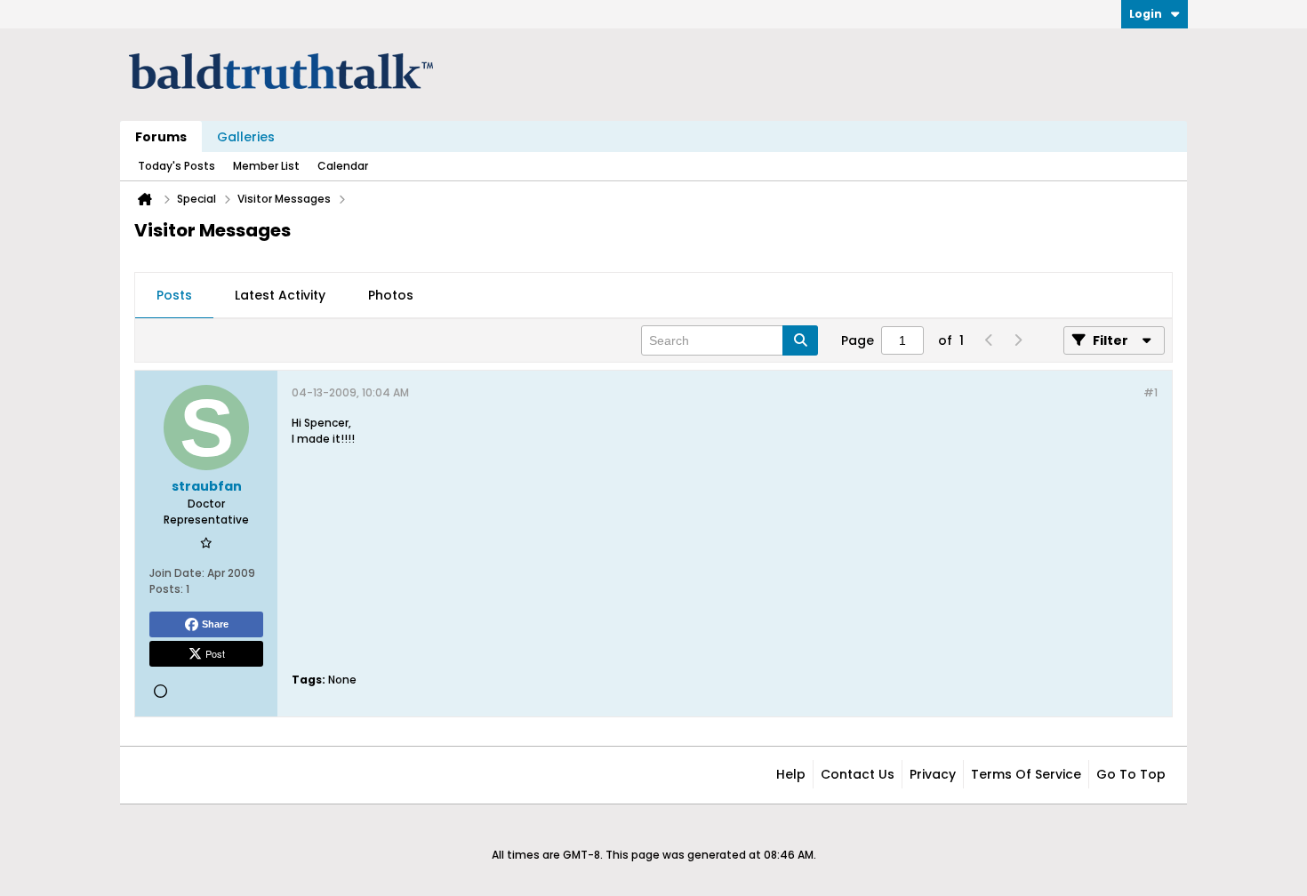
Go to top (1131, 774)
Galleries (246, 137)
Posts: (166, 588)
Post (215, 653)
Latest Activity (280, 295)
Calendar (342, 165)
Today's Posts (176, 165)
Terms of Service (1026, 774)
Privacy (933, 774)
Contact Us (857, 774)
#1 (1150, 392)
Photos (390, 295)
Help (791, 774)
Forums (161, 137)
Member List (266, 165)
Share (215, 624)
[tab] (174, 296)
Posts (174, 295)
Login (1145, 13)
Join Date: (176, 572)
